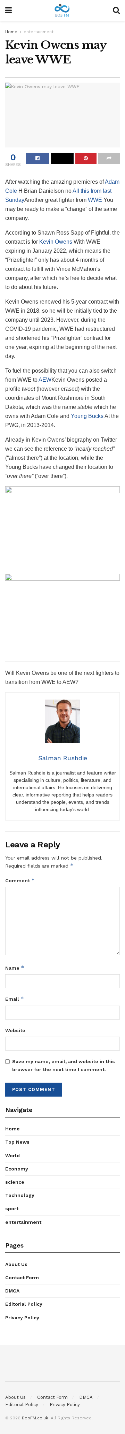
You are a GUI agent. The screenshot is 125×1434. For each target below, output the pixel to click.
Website (15, 1030)
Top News (17, 1142)
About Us (16, 1264)
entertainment (38, 31)
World (12, 1155)
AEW (45, 380)
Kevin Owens (55, 242)
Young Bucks (87, 416)
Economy (16, 1169)
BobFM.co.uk (35, 1418)
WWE (95, 200)
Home (11, 31)
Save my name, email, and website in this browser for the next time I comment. (63, 1065)
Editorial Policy (23, 1304)
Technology (19, 1195)
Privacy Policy (22, 1317)
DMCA (12, 1291)
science (14, 1182)
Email (14, 999)
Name (14, 967)
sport (11, 1208)
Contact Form (22, 1277)
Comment (20, 880)
